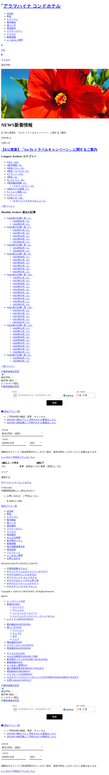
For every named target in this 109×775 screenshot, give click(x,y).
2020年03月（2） (21, 349)
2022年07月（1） (21, 286)
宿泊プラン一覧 (11, 411)
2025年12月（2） (21, 230)
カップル (17, 633)
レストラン (12, 517)
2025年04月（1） (21, 242)
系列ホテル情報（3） (19, 189)
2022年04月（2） (21, 295)
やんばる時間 (13, 537)
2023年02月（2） (21, 268)
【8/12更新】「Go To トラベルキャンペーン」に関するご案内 (49, 149)
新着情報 (11, 543)
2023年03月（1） (21, 266)
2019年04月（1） (21, 361)
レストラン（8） (16, 180)
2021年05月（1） (21, 316)
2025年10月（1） (21, 236)
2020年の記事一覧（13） (20, 325)
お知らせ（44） (16, 198)
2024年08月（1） (21, 248)
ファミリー (18, 630)
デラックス (18, 610)
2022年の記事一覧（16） (20, 274)
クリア (4, 472)
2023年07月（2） (21, 260)
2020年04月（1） (21, 346)
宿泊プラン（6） (16, 168)
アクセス (11, 531)
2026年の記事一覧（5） (20, 218)
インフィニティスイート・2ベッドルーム (33, 616)
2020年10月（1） (21, 334)
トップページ (16, 601)
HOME (10, 511)
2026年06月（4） (21, 221)
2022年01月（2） (21, 304)
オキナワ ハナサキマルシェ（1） (30, 201)
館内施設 (11, 520)
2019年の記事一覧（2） (20, 355)
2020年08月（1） (21, 340)
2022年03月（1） (21, 298)
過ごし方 (14, 627)
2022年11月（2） (21, 280)
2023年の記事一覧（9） (20, 254)
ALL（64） (13, 162)
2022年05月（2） (21, 292)
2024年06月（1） (21, 251)
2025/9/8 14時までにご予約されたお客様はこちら (31, 419)
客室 (9, 514)
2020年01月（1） (21, 352)
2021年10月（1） (21, 313)
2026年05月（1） (21, 224)
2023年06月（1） (21, 263)
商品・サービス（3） (19, 171)
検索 (54, 403)
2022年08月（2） (21, 283)
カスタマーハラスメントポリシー (43, 677)
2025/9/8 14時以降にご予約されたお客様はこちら (31, 422)
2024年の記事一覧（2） (20, 245)
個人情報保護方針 (16, 546)
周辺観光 (11, 534)
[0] (4, 466)
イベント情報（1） (17, 192)
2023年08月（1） (21, 257)
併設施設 (11, 526)
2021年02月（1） (21, 319)
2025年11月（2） (21, 233)
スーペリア (18, 607)
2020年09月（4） (21, 337)
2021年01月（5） (21, 322)
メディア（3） (15, 195)
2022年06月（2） (21, 289)
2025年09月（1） (21, 239)
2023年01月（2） (21, 271)
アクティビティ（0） (24, 186)
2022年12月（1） (21, 277)
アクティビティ (15, 528)
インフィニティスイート (24, 613)
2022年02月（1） (21, 301)
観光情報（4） (15, 165)
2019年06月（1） (21, 358)
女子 (14, 636)
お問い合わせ (13, 558)
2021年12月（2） (21, 310)
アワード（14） (16, 174)
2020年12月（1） (21, 328)
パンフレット (13, 552)
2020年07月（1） (21, 343)
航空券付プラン (15, 540)
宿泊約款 (11, 549)
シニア (15, 639)
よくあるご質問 (17, 665)
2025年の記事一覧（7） (20, 227)
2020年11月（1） (21, 331)
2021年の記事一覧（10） (20, 307)
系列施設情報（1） (17, 183)
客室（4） (13, 177)
